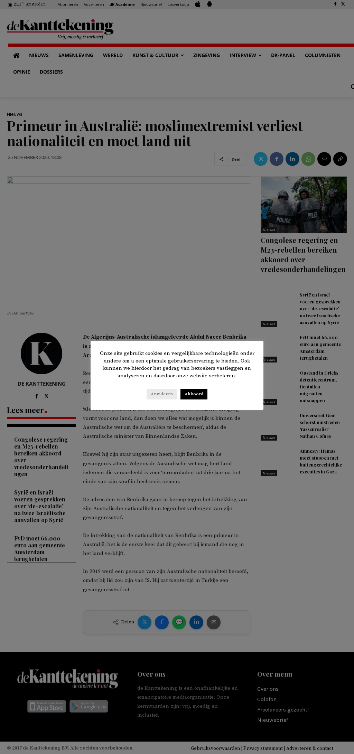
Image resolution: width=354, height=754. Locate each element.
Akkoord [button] (194, 394)
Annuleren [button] (162, 394)
